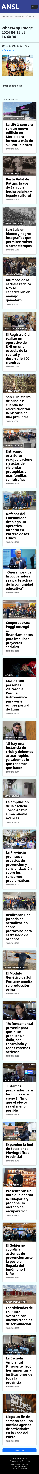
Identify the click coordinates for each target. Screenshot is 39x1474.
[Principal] (34, 7)
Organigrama (15, 1464)
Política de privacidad (19, 1469)
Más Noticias (19, 1450)
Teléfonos (25, 1464)
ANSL (10, 7)
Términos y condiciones (19, 1466)
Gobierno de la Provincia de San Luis (19, 1459)
